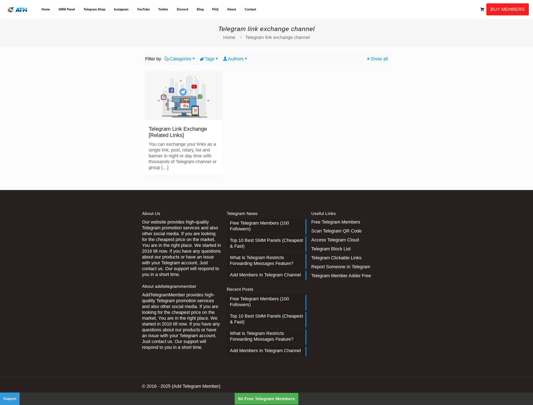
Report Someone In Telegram (340, 266)
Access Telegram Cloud (335, 239)
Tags (209, 58)
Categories (180, 58)
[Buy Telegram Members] (17, 9)
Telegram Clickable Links (336, 257)
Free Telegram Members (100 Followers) (259, 225)
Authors (236, 58)
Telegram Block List (331, 248)
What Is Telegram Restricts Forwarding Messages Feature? (261, 260)
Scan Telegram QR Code (336, 231)
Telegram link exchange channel (277, 37)
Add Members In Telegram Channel (265, 274)
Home (229, 37)
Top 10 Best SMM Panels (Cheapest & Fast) (266, 243)
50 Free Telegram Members (266, 398)
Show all (379, 58)
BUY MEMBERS (508, 9)
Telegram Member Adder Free (341, 275)
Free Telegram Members (335, 222)
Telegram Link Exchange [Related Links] (178, 132)
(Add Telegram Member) (196, 386)
